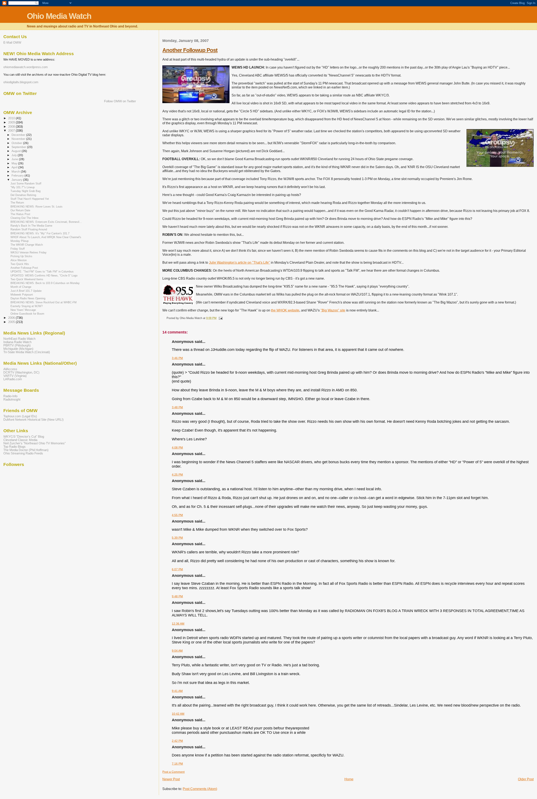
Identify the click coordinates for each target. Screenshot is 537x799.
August (17, 151)
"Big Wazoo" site (333, 310)
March (16, 171)
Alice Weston (18, 260)
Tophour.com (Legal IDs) (20, 416)
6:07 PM (177, 569)
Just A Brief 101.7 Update (26, 290)
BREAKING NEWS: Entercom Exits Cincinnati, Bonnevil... (46, 221)
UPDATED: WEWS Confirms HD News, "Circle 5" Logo (43, 275)
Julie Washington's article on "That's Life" (239, 262)
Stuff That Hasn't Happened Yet (29, 198)
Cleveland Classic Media (20, 440)
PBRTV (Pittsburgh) (17, 345)
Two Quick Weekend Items (26, 279)
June (15, 159)
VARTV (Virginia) (15, 375)
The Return (17, 202)
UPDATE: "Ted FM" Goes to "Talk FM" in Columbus (42, 271)
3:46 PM (177, 358)
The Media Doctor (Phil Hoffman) (25, 450)
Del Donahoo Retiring (23, 195)
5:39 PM (177, 537)
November (19, 138)
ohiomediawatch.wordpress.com (25, 67)
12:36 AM (178, 623)
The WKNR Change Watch (26, 244)
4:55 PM (177, 515)
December (19, 134)
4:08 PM (177, 447)
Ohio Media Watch (59, 16)
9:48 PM (177, 596)
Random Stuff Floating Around (28, 229)
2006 (12, 317)
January (17, 179)
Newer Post (171, 779)
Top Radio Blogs (14, 446)
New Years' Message (23, 309)
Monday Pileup (19, 241)
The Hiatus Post (20, 214)
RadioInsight (11, 399)
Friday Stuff (17, 248)
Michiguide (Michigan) (18, 348)
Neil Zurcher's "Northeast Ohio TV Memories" (34, 443)
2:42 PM (177, 740)
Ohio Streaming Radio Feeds (23, 453)
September (19, 147)
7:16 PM (177, 763)
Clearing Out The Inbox (24, 217)
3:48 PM (177, 407)
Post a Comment (173, 771)
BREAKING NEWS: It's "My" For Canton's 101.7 (39, 233)
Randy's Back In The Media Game (31, 225)
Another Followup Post (190, 50)
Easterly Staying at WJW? (26, 306)
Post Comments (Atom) (200, 789)
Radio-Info (10, 396)
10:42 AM (178, 713)
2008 (12, 126)
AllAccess (10, 369)
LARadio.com (12, 379)
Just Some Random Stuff (25, 183)
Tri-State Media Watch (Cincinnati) (26, 352)
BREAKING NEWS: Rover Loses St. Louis (36, 206)
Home (348, 779)
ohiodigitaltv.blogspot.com (20, 82)
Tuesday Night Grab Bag (25, 191)
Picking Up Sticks (21, 256)
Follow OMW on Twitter (120, 101)
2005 (12, 322)
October (17, 143)
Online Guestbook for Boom (27, 313)
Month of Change (20, 286)
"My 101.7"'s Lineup (22, 187)
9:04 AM (177, 650)
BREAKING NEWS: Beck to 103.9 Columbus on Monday (45, 283)
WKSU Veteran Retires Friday (28, 252)
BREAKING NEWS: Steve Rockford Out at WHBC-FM (43, 302)
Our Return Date (20, 210)
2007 (12, 130)
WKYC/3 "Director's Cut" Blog (23, 436)
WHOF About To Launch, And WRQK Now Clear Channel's (45, 237)
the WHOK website (285, 310)
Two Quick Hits (19, 264)
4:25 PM (177, 474)
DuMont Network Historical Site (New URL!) (33, 419)
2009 (12, 122)
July (15, 155)
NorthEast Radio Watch (19, 338)
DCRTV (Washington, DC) (21, 372)
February (18, 175)
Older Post (526, 779)
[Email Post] (219, 318)
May (15, 163)
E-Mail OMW (12, 42)
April (15, 167)
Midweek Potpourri (21, 294)
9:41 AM (177, 691)
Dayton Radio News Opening (27, 298)
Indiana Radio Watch (17, 342)
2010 (12, 118)
